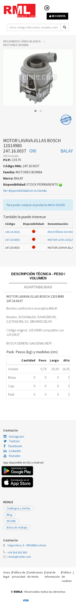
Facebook (15, 446)
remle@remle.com (19, 557)
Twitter (14, 441)
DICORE (11, 521)
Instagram (16, 436)
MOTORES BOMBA (16, 45)
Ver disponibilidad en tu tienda (25, 190)
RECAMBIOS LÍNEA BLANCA (22, 41)
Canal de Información (52, 574)
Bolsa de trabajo (17, 527)
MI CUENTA (58, 16)
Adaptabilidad (38, 287)
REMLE (18, 592)
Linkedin (15, 451)
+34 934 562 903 (17, 552)
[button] (35, 111)
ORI (32, 151)
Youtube (14, 456)
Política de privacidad (18, 574)
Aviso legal (6, 574)
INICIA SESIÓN (56, 205)
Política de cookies (67, 576)
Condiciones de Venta (35, 574)
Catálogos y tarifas (18, 508)
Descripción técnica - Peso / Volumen (38, 276)
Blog (9, 515)
